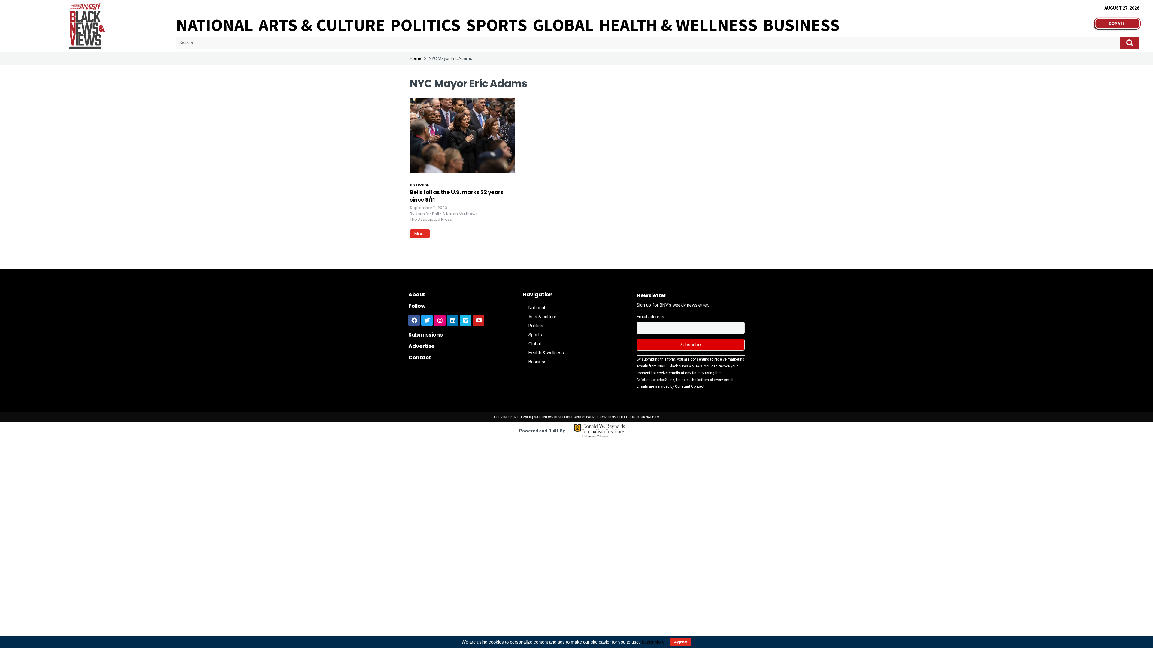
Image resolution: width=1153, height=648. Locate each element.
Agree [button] (680, 642)
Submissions (425, 334)
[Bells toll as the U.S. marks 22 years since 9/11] (462, 134)
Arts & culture (322, 25)
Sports (496, 25)
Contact (419, 357)
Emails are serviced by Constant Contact (670, 386)
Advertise (421, 346)
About (416, 294)
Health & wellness (678, 25)
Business (801, 25)
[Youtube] (478, 320)
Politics (425, 25)
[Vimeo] (465, 320)
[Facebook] (414, 320)
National (214, 25)
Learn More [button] (653, 641)
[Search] (1129, 43)
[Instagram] (440, 320)
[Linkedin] (452, 320)
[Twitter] (427, 320)
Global (563, 25)
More (419, 233)
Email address (650, 317)
